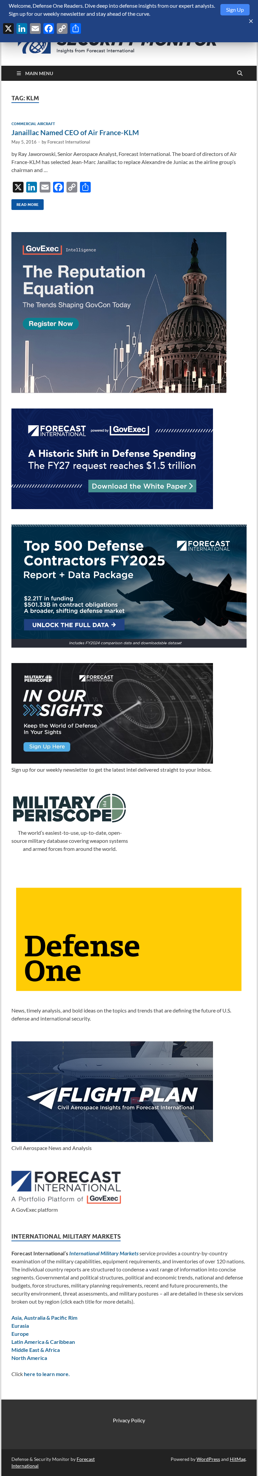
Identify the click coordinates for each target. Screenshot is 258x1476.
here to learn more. (47, 1374)
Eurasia (20, 1325)
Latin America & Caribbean (43, 1341)
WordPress (208, 1459)
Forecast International (68, 142)
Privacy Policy (129, 1420)
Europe (20, 1333)
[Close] (251, 21)
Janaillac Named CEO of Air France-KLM (75, 132)
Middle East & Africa (35, 1350)
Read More (25, 203)
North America (29, 1358)
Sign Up (235, 9)
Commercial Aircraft (33, 123)
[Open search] (240, 73)
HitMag (238, 1459)
